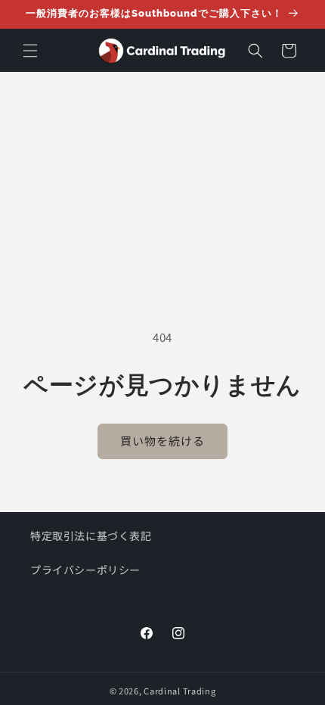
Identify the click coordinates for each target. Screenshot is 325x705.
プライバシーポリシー (85, 569)
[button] (30, 50)
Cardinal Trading (179, 691)
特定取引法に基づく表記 (91, 535)
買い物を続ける (162, 441)
